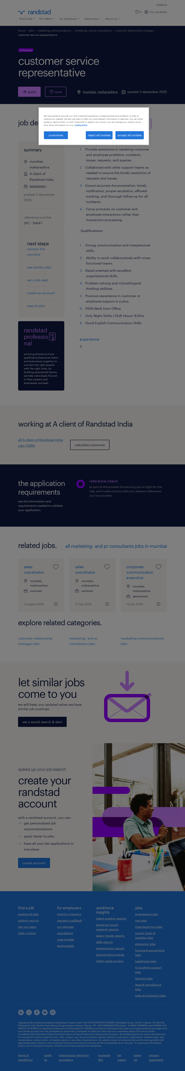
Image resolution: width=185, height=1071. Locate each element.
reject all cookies (99, 135)
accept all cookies (129, 135)
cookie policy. (81, 125)
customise (56, 135)
